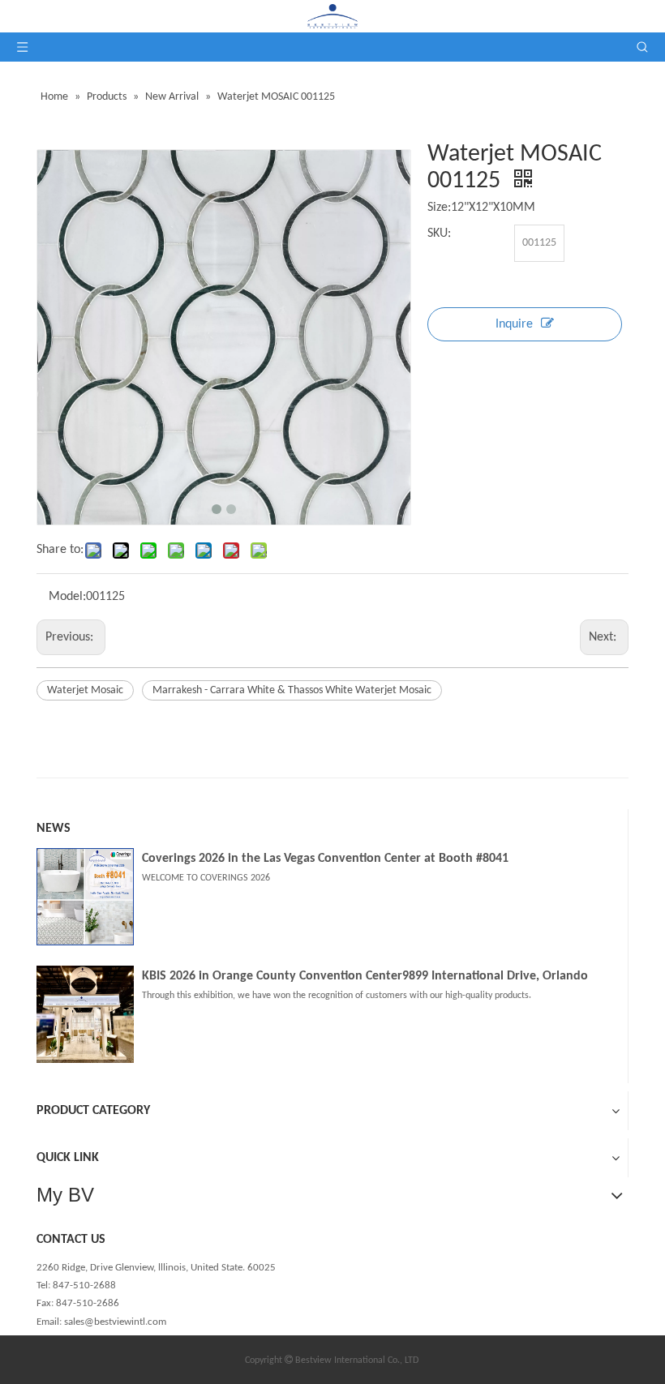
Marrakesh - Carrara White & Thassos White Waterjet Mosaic (291, 690)
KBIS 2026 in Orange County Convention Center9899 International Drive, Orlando (365, 976)
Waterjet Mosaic (85, 690)
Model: (67, 596)
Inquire (514, 324)
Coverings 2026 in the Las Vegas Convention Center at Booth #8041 (325, 858)
